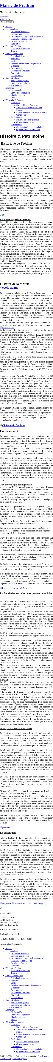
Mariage (19, 110)
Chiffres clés (16, 90)
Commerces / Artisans (20, 71)
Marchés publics (18, 95)
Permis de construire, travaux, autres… (32, 112)
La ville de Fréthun (19, 41)
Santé (13, 61)
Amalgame (42, 1056)
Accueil (8, 26)
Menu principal (7, 22)
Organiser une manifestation (28, 129)
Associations (16, 85)
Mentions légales (20, 1058)
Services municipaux (20, 34)
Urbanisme (15, 66)
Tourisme (15, 51)
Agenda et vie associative (22, 56)
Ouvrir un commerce (25, 122)
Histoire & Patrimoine (20, 49)
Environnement (17, 68)
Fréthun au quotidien (14, 53)
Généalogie (21, 115)
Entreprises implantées (20, 93)
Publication (16, 44)
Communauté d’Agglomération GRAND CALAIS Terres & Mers (28, 37)
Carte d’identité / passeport (27, 105)
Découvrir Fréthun (13, 46)
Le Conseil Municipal (20, 31)
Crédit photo (5, 1058)
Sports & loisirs (12, 78)
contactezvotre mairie (5, 18)
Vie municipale (11, 29)
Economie (9, 88)
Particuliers (15, 102)
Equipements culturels (20, 83)
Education (15, 58)
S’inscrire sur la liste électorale (29, 107)
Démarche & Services (14, 100)
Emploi (14, 98)
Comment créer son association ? (30, 127)
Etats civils (15, 73)
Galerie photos (17, 75)
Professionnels (17, 117)
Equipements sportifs (20, 80)
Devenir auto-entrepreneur (27, 120)
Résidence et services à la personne (26, 63)
